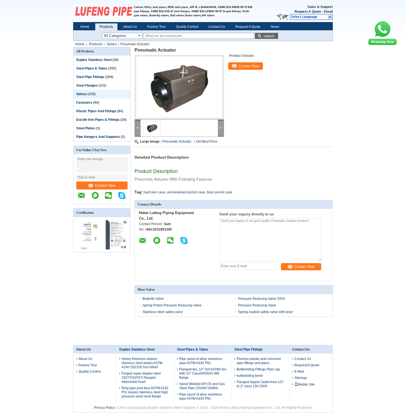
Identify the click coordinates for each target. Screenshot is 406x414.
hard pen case (154, 192)
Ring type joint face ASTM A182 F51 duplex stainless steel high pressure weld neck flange (145, 392)
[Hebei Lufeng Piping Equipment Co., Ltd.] (103, 11)
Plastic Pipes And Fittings (96, 111)
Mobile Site (306, 384)
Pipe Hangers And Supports (98, 137)
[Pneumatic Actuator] (179, 87)
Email (328, 12)
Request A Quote (307, 12)
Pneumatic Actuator (176, 141)
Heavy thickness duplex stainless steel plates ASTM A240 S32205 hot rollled (142, 363)
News (275, 27)
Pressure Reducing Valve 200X (261, 299)
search (268, 36)
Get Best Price (206, 141)
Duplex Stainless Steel (94, 60)
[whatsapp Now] (382, 45)
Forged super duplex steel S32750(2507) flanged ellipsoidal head (141, 378)
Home (84, 27)
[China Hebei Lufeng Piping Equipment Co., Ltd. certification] (87, 248)
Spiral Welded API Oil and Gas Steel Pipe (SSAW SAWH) (202, 386)
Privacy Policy (104, 408)
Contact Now (105, 185)
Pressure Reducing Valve (257, 305)
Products (106, 27)
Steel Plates (85, 128)
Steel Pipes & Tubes (91, 68)
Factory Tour (156, 27)
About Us (130, 27)
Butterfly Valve (153, 299)
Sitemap (300, 378)
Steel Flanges (86, 85)
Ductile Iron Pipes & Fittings (98, 120)
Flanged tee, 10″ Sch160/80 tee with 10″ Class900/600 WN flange (202, 373)
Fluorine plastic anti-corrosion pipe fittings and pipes (259, 361)
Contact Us (217, 27)
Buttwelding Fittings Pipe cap (258, 369)
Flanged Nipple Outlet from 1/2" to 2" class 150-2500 (260, 384)
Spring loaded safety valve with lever (265, 312)
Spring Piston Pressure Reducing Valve (172, 305)
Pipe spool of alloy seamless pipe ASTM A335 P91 (200, 361)
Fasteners (84, 103)
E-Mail (299, 371)
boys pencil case (219, 192)
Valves (112, 44)
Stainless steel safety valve (163, 312)
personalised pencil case (186, 192)
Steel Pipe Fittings (90, 77)
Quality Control (187, 27)
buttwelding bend (250, 376)
